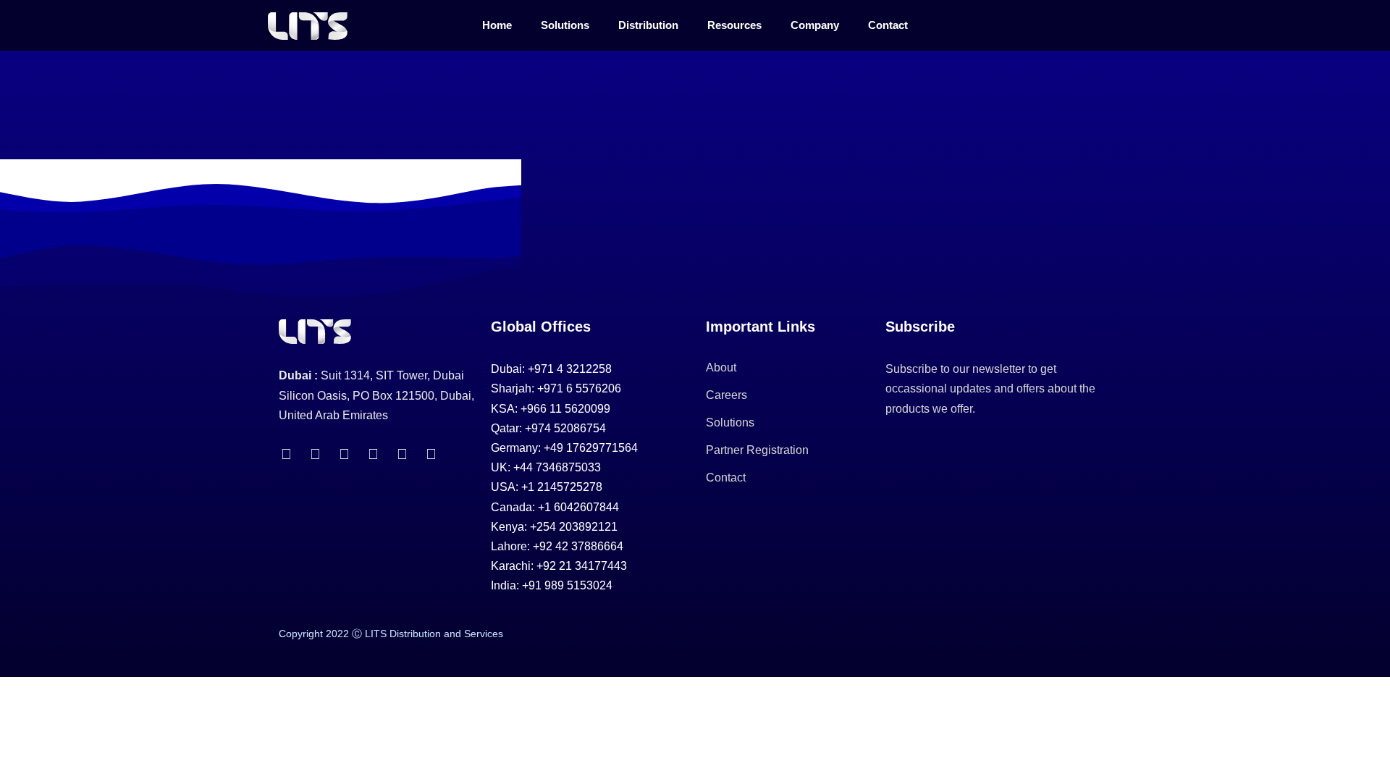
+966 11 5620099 (565, 409)
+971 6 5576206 (579, 388)
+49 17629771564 (591, 448)
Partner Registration (757, 450)
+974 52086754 (565, 428)
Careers (726, 395)
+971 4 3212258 (570, 369)
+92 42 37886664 (578, 546)
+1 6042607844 (578, 507)
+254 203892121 (574, 527)
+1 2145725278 (561, 487)
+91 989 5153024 (567, 585)
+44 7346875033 (557, 467)
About (721, 367)
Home (497, 25)
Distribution (648, 25)
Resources (734, 25)
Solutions (565, 25)
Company (815, 25)
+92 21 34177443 (581, 566)
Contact (888, 25)
